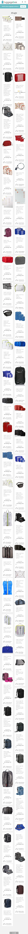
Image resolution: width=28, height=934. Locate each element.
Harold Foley (21, 67)
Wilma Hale (21, 911)
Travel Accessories (10, 194)
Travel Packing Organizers (12, 40)
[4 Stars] (20, 31)
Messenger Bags (22, 684)
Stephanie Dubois (22, 620)
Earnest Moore (9, 68)
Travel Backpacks (10, 105)
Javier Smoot (21, 159)
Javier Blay (8, 609)
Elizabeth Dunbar (22, 336)
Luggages (20, 819)
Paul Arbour (21, 476)
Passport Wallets (22, 38)
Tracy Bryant (21, 542)
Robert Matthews (22, 130)
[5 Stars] (21, 31)
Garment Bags (9, 670)
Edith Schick (9, 39)
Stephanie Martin (22, 307)
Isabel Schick (9, 104)
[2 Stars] (6, 62)
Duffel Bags (21, 621)
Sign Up (23, 6)
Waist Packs (8, 336)
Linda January (21, 36)
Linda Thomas (21, 223)
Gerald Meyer (9, 162)
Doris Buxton (21, 718)
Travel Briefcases (10, 829)
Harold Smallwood (10, 222)
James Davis (8, 303)
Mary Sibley (8, 278)
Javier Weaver (9, 137)
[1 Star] (18, 31)
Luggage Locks (21, 185)
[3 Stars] (19, 31)
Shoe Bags (20, 401)
